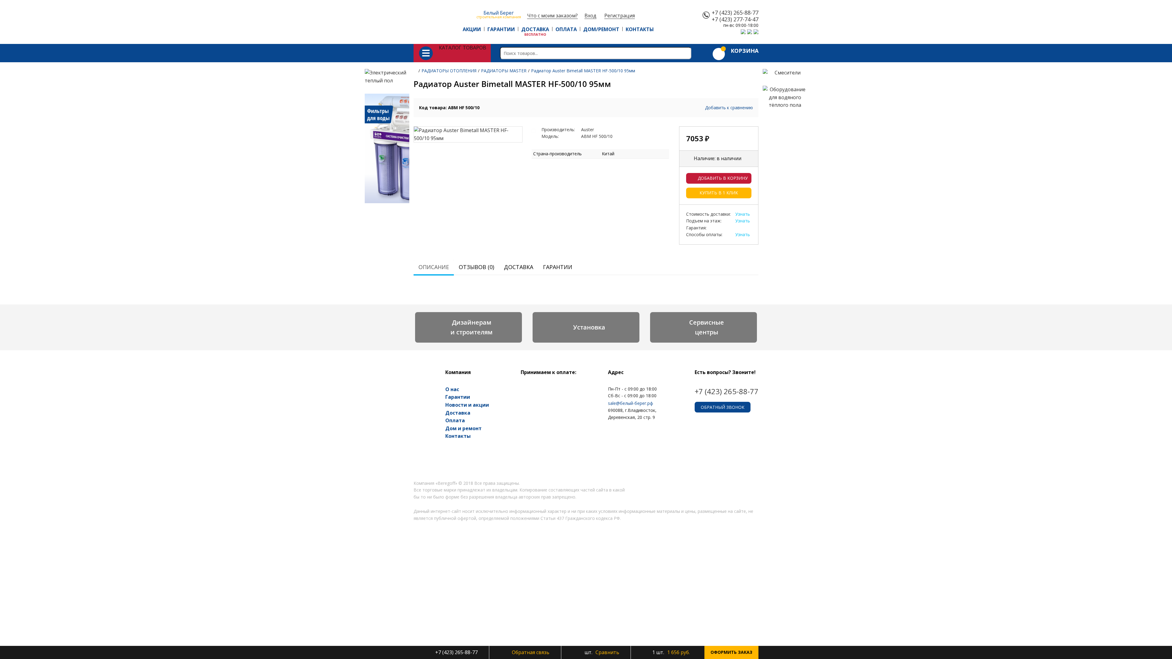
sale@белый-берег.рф (630, 403)
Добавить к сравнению (729, 107)
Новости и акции (467, 405)
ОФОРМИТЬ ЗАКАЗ (731, 652)
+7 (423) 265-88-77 (735, 12)
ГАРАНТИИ (501, 29)
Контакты (458, 436)
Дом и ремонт (463, 428)
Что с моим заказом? (552, 16)
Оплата (455, 420)
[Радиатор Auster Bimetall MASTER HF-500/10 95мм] (468, 134)
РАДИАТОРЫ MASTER (503, 71)
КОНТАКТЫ (640, 29)
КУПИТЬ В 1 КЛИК (719, 193)
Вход (590, 16)
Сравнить (601, 652)
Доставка (518, 267)
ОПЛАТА (566, 29)
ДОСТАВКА (535, 29)
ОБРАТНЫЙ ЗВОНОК (722, 407)
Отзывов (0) (476, 267)
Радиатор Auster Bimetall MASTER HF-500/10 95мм (583, 71)
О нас (452, 389)
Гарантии (557, 267)
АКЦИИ (472, 29)
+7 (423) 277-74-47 (735, 19)
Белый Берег (498, 14)
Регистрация (619, 16)
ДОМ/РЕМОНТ (601, 29)
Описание (433, 267)
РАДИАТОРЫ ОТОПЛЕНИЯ (448, 71)
